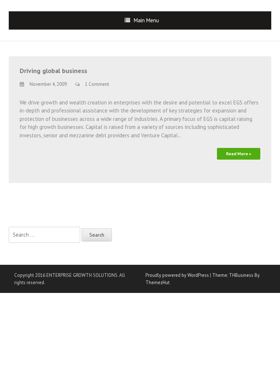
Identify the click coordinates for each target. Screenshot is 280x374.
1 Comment (97, 84)
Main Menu (146, 20)
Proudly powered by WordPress (177, 275)
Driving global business (53, 70)
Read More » (238, 153)
